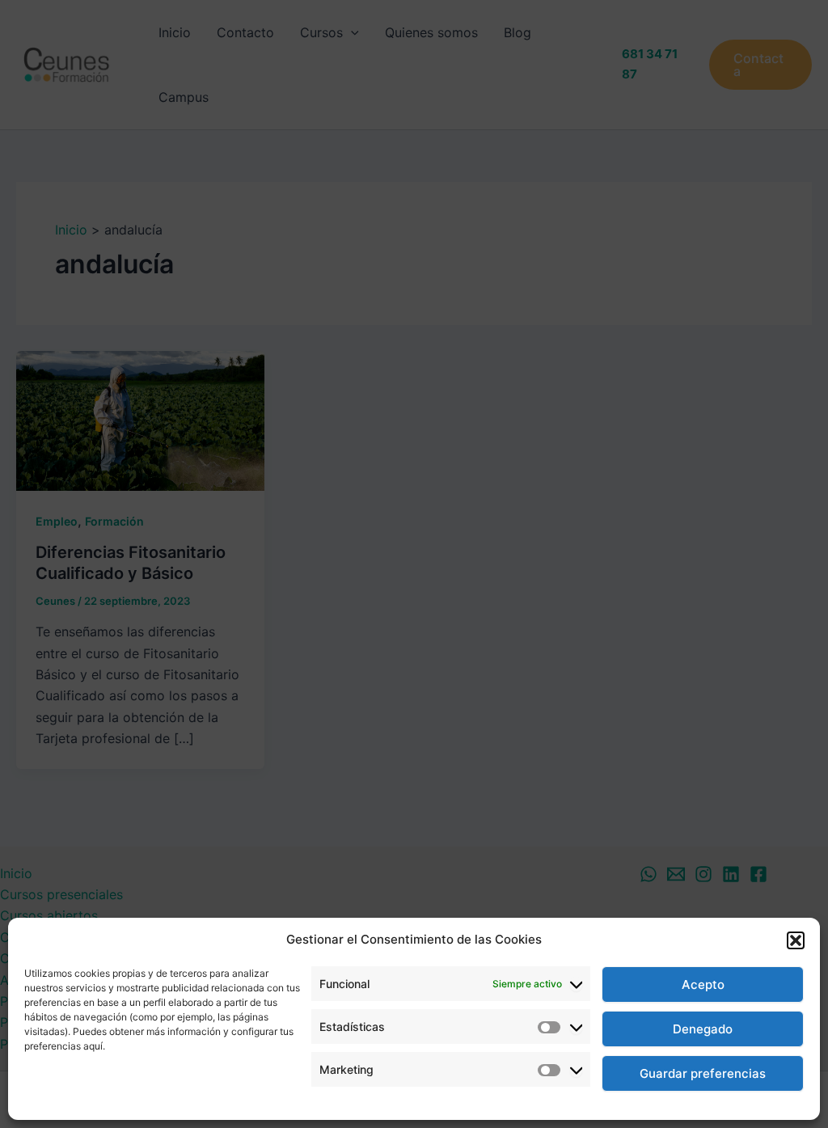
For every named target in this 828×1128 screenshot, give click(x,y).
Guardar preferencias (703, 1073)
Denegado (703, 1029)
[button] (796, 940)
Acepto (703, 984)
